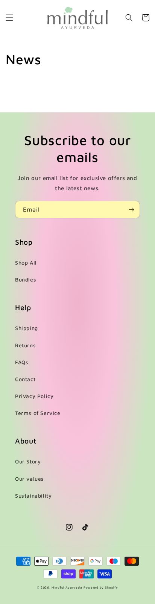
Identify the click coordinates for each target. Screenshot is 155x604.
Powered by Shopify (101, 587)
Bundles (25, 279)
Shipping (26, 328)
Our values (29, 478)
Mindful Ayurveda (67, 587)
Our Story (28, 461)
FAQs (21, 362)
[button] (9, 17)
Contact (25, 379)
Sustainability (33, 495)
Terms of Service (38, 413)
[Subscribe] (131, 209)
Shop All (26, 262)
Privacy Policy (34, 396)
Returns (25, 345)
